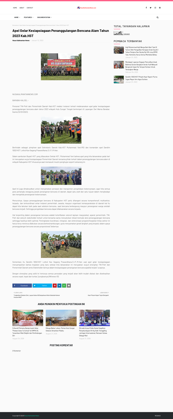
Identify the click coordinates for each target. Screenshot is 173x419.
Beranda (15, 25)
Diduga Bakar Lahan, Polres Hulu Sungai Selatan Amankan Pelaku (60, 329)
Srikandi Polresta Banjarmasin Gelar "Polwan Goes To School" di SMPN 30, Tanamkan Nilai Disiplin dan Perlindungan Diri (27, 332)
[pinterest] (159, 8)
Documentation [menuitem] (43, 17)
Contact (30, 8)
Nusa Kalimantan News (21, 40)
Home (15, 8)
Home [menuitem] (16, 17)
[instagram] (155, 8)
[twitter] (150, 8)
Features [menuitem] (28, 17)
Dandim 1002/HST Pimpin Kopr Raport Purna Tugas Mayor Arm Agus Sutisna (141, 78)
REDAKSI (158, 415)
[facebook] (146, 8)
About (22, 8)
